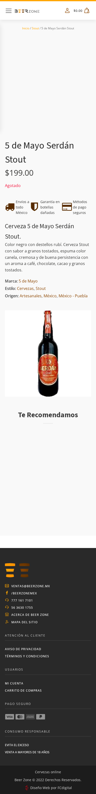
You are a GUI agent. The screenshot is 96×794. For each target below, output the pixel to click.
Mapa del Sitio (24, 622)
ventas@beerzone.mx (30, 586)
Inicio (25, 28)
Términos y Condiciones (27, 656)
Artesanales (31, 296)
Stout (35, 28)
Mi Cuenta (14, 683)
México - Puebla (73, 296)
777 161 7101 (22, 600)
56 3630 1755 (22, 607)
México (50, 296)
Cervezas (25, 288)
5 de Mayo (28, 281)
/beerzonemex (24, 593)
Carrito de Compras (23, 690)
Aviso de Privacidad (23, 649)
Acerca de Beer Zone (30, 615)
